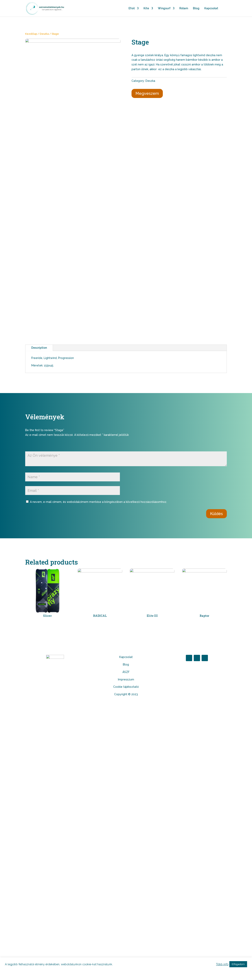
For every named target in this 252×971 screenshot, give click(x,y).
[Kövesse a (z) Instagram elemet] (197, 658)
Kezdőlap (31, 33)
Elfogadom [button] (238, 964)
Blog (196, 8)
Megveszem (147, 93)
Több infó (222, 964)
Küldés (216, 513)
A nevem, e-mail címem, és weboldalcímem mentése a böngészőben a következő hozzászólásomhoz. (98, 501)
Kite (146, 8)
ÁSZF (126, 672)
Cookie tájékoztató (126, 686)
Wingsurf (164, 8)
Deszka (44, 33)
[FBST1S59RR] (72, 41)
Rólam (183, 8)
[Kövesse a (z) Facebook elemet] (189, 658)
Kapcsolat (211, 8)
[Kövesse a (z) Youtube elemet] (205, 658)
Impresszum (126, 679)
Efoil (132, 8)
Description (39, 347)
